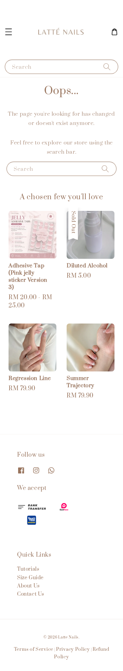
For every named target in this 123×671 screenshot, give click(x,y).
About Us (28, 586)
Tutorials (28, 569)
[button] (8, 31)
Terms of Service (33, 649)
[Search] (107, 66)
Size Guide (30, 577)
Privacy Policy (73, 649)
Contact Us (30, 594)
